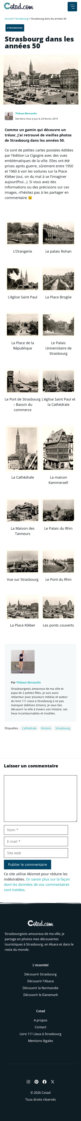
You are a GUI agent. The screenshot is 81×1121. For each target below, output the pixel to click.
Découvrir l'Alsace (40, 981)
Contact (40, 1027)
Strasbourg (21, 18)
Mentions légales (40, 1041)
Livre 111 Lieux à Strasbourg (40, 1034)
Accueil (9, 18)
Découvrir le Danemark (40, 995)
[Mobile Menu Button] (72, 6)
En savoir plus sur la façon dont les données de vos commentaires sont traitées (37, 884)
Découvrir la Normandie (40, 988)
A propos (40, 1020)
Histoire (46, 728)
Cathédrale (29, 728)
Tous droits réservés (40, 1099)
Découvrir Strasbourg (40, 974)
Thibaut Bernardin (26, 113)
